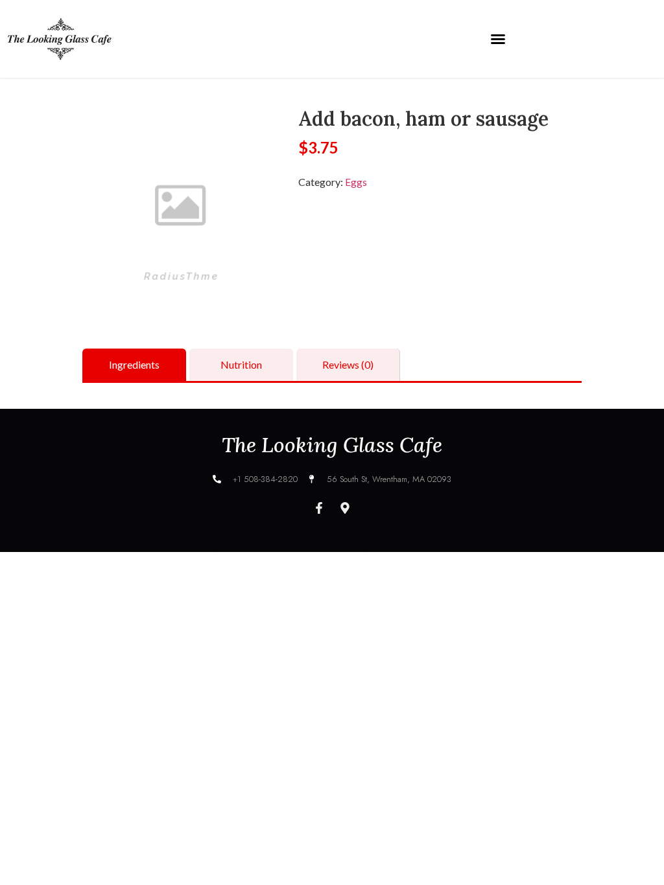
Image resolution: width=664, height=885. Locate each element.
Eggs (356, 182)
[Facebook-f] (319, 508)
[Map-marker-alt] (345, 508)
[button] (498, 39)
